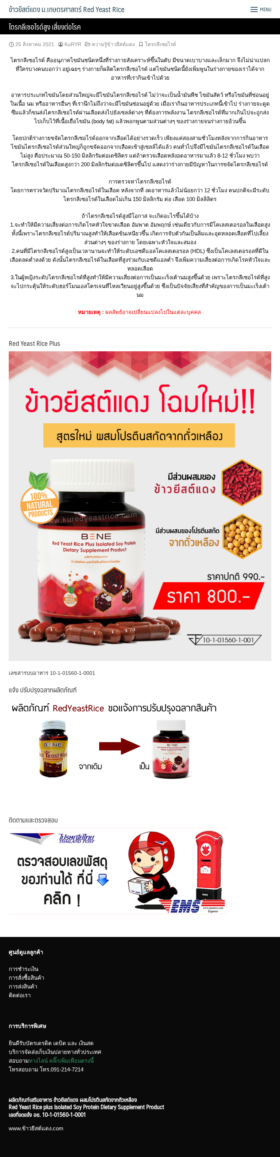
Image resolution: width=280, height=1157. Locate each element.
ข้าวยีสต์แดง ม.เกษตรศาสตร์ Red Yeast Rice (66, 9)
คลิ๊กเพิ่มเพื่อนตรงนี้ (71, 1061)
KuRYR (73, 44)
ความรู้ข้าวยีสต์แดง (113, 44)
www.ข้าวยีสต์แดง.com (36, 1128)
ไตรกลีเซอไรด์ (160, 44)
